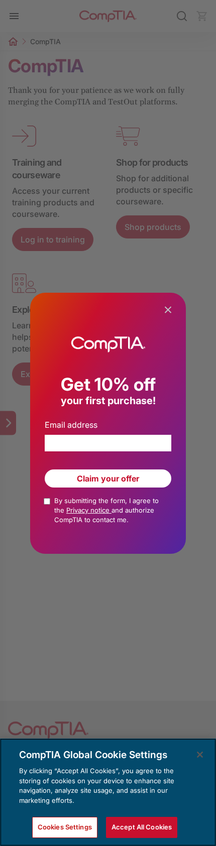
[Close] (200, 755)
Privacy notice (89, 510)
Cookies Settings (65, 827)
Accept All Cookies (142, 827)
